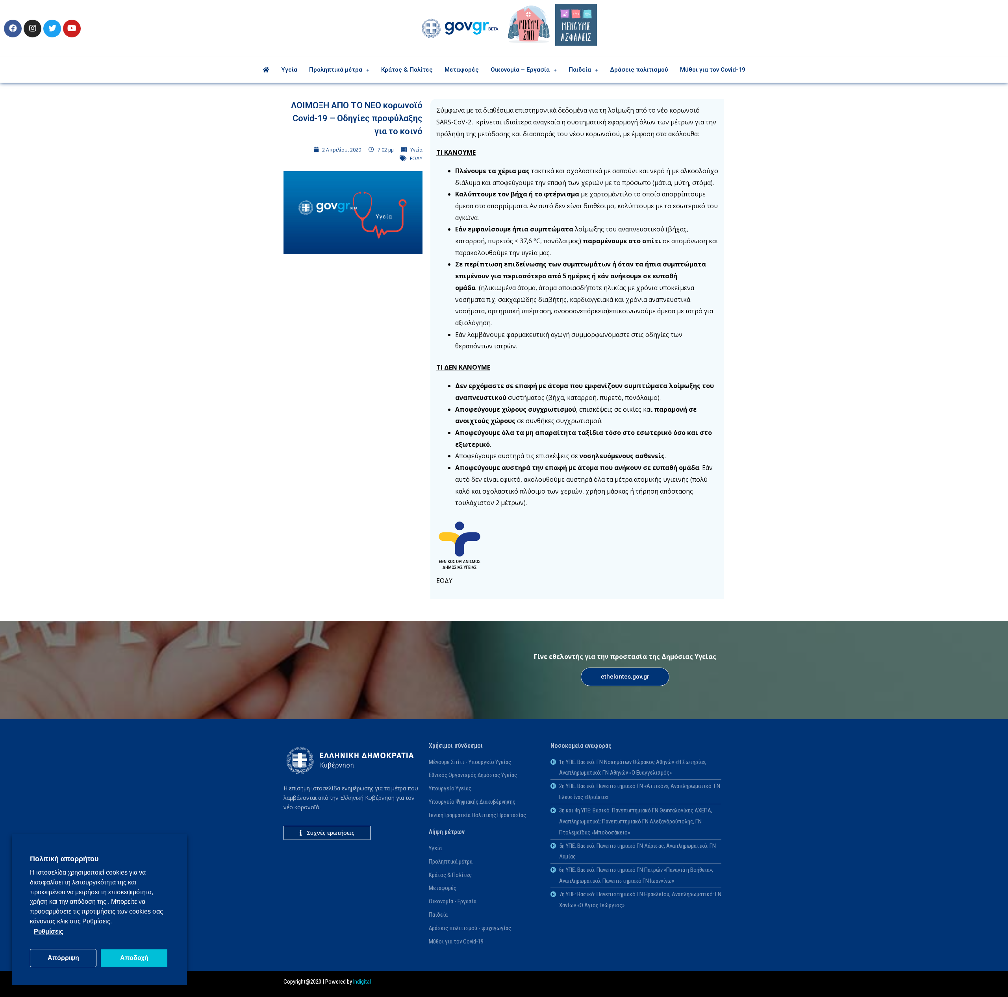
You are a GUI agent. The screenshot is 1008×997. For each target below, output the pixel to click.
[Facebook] (13, 28)
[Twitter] (52, 28)
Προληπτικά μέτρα (335, 69)
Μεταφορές (462, 69)
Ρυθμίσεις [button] (48, 931)
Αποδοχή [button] (134, 957)
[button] (625, 677)
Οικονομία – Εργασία (520, 69)
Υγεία (289, 69)
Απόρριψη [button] (63, 957)
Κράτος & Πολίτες (407, 69)
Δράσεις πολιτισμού (639, 69)
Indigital (362, 981)
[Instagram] (32, 28)
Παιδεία (580, 69)
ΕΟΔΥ (416, 158)
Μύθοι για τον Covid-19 (712, 69)
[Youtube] (72, 28)
